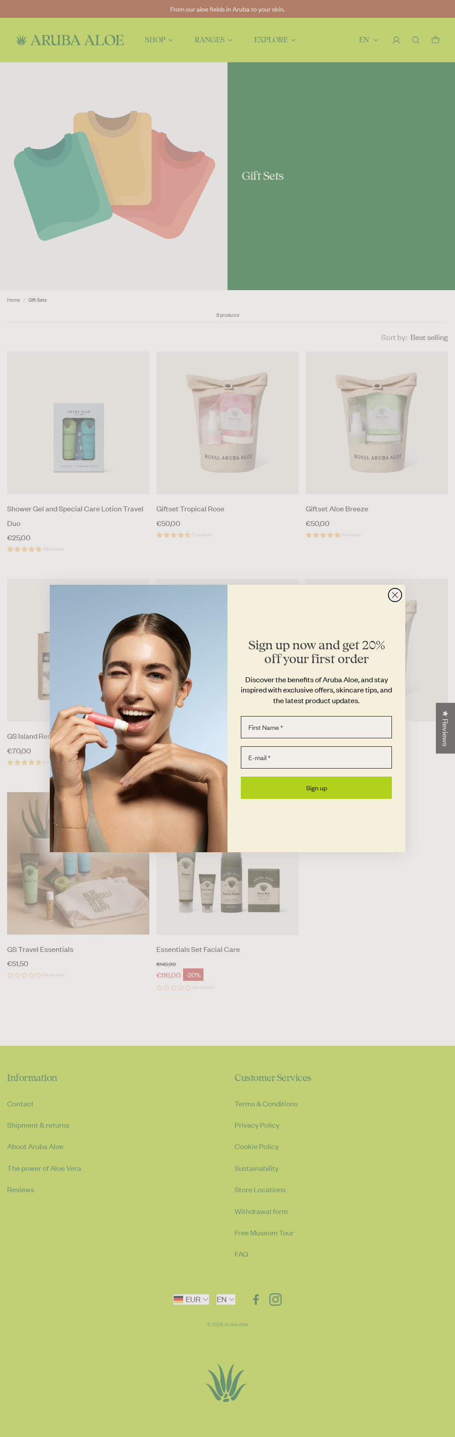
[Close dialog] (395, 595)
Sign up (316, 787)
